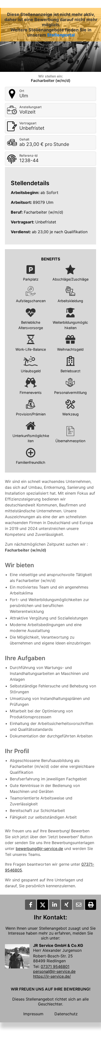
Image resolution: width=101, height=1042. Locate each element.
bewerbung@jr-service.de (39, 848)
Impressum (33, 1013)
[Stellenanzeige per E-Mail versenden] (78, 905)
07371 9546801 (55, 966)
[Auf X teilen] (42, 905)
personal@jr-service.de (54, 971)
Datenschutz (66, 1013)
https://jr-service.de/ (52, 976)
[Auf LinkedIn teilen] (54, 905)
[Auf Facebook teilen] (30, 905)
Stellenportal (61, 35)
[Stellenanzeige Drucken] (90, 905)
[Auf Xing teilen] (66, 905)
